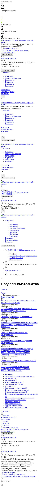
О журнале (5, 73)
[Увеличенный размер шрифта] (3, 9)
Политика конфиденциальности (13, 474)
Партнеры (9, 82)
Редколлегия (9, 80)
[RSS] (1, 278)
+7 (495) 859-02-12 (11, 48)
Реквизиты (9, 86)
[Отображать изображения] (2, 27)
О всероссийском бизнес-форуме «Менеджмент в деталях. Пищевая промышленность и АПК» (15, 369)
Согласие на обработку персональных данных (18, 476)
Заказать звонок (7, 54)
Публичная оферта (8, 472)
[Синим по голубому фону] (1, 18)
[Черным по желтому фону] (1, 20)
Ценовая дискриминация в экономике (16, 317)
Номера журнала (7, 92)
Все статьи (5, 90)
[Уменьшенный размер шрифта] (2, 4)
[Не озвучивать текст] (2, 36)
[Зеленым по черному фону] (1, 23)
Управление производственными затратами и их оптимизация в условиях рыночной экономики (19, 325)
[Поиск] (3, 96)
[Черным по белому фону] (1, 13)
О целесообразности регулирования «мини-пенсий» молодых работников (19, 310)
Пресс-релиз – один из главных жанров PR (18, 361)
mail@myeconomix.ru (8, 58)
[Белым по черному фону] (1, 15)
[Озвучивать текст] (2, 34)
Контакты (5, 94)
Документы (9, 84)
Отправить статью (8, 70)
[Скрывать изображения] (2, 29)
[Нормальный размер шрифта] (2, 6)
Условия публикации (13, 78)
